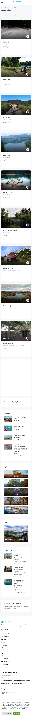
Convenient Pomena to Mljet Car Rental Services (21, 427)
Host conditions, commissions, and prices (14, 683)
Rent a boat (5, 667)
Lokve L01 (6, 155)
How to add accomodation (9, 672)
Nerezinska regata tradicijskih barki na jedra (19, 582)
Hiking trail (5, 658)
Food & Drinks (6, 636)
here (9, 606)
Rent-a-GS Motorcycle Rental (20, 417)
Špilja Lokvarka (8, 343)
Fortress (4, 648)
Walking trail (5, 661)
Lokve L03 (6, 79)
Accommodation (7, 634)
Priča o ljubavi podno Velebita (20, 554)
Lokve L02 (6, 117)
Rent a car (5, 664)
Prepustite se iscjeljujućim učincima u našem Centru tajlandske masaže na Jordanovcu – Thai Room (21, 448)
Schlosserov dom (8, 268)
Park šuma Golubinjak (10, 230)
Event (3, 653)
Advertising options (7, 678)
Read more (4, 629)
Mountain (4, 645)
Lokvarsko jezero (9, 306)
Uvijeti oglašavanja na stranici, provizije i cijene (16, 680)
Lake (3, 642)
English (6, 693)
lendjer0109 (16, 559)
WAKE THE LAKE (8, 193)
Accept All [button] (16, 713)
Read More (20, 563)
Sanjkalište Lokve (9, 42)
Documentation (6, 675)
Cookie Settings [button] (7, 713)
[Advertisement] (16, 377)
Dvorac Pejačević (18, 567)
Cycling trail (5, 656)
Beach (4, 639)
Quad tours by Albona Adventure (20, 436)
